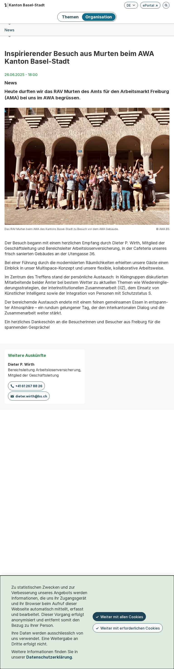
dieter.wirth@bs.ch (31, 396)
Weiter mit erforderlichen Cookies (130, 628)
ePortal (150, 6)
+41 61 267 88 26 (28, 386)
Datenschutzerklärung (49, 657)
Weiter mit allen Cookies (121, 617)
